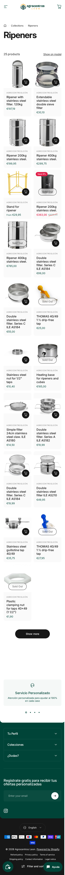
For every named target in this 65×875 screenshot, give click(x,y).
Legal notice (49, 853)
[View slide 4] (39, 712)
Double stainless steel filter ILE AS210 (46, 491)
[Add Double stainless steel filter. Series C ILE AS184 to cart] (55, 243)
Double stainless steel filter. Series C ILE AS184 (46, 263)
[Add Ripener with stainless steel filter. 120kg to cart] (25, 82)
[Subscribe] (52, 789)
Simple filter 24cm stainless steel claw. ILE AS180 (16, 435)
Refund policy (15, 848)
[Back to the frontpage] (5, 25)
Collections (17, 25)
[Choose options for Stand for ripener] (25, 191)
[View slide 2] (30, 712)
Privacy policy (29, 848)
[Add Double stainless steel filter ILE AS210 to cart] (55, 473)
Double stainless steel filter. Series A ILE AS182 (46, 435)
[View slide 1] (26, 712)
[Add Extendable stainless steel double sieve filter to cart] (55, 82)
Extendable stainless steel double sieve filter (46, 102)
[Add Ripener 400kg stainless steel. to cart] (55, 140)
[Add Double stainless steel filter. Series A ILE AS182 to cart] (55, 414)
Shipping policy (15, 853)
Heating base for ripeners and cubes (47, 378)
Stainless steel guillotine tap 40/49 (16, 550)
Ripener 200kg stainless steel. (16, 157)
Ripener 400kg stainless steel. (46, 157)
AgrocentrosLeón (17, 93)
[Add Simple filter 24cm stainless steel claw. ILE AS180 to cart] (25, 414)
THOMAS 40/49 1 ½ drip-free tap (47, 320)
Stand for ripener (12, 208)
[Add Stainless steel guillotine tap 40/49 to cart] (25, 531)
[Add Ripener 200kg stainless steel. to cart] (25, 140)
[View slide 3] (34, 712)
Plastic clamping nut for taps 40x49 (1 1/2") (16, 606)
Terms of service (45, 848)
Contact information (32, 853)
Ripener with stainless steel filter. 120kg (16, 100)
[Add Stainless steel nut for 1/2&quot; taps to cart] (25, 360)
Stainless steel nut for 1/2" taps (16, 378)
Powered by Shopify (46, 842)
